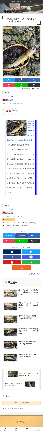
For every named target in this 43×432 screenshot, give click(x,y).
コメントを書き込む (21, 402)
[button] (39, 265)
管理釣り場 (34, 223)
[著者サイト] (12, 251)
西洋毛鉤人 (17, 225)
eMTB (25, 225)
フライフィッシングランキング (12, 103)
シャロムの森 (8, 225)
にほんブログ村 (8, 96)
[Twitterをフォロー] (31, 251)
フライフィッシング (9, 223)
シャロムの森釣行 (9, 219)
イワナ (26, 223)
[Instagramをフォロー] (31, 257)
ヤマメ (20, 223)
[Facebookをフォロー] (12, 257)
